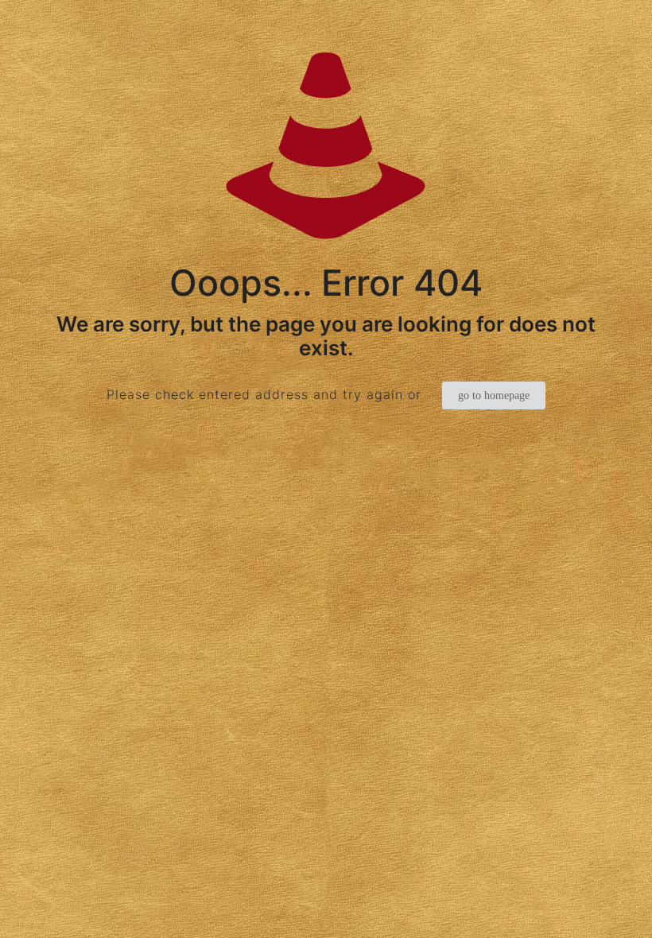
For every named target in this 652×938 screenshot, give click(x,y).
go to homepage (494, 395)
